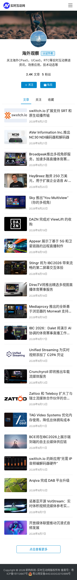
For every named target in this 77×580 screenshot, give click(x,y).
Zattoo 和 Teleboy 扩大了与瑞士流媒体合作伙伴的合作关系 (51, 396)
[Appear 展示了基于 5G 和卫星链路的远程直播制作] (15, 246)
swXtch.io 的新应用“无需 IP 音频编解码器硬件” (50, 460)
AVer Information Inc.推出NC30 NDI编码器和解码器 (49, 134)
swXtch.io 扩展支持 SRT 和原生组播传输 (50, 113)
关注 (30, 84)
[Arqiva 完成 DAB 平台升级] (15, 485)
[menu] (70, 5)
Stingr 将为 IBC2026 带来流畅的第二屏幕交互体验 (51, 265)
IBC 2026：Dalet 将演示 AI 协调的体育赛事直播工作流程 (50, 330)
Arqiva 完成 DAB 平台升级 (49, 480)
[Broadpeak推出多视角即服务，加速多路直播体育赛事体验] (15, 159)
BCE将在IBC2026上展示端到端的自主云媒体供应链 (50, 439)
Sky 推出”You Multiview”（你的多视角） (48, 200)
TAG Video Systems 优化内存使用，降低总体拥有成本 (50, 417)
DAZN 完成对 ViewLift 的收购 (50, 221)
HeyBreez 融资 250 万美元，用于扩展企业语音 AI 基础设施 (50, 178)
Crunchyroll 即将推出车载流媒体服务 (49, 373)
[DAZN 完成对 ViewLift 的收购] (15, 224)
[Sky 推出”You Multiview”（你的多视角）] (15, 202)
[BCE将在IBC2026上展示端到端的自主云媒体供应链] (15, 441)
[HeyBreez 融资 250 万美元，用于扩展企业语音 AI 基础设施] (15, 181)
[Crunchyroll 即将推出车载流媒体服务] (15, 376)
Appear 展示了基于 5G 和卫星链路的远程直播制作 (50, 243)
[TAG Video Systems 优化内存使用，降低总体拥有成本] (15, 420)
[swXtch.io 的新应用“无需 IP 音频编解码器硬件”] (15, 463)
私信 (49, 84)
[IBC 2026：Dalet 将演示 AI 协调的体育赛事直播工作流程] (15, 333)
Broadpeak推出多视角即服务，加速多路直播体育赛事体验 (50, 156)
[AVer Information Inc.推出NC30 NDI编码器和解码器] (15, 137)
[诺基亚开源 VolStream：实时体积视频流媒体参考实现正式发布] (15, 506)
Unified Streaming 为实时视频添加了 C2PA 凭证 (49, 352)
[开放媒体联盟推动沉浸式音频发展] (15, 528)
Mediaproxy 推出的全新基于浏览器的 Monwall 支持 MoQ (49, 309)
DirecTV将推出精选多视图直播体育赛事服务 (51, 287)
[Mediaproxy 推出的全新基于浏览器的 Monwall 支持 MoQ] (15, 311)
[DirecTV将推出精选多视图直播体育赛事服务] (15, 289)
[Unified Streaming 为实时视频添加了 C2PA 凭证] (15, 354)
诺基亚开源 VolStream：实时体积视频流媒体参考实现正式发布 (50, 503)
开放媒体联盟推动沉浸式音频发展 (49, 525)
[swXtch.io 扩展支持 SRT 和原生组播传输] (15, 115)
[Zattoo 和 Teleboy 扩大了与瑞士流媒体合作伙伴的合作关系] (15, 398)
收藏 (51, 99)
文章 (26, 99)
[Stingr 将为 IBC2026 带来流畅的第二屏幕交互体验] (15, 268)
